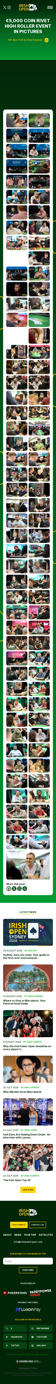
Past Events (18, 1225)
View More (28, 1190)
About (7, 1234)
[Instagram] (19, 888)
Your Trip (30, 1234)
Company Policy (28, 1368)
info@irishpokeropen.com (28, 1241)
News (17, 1234)
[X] (14, 888)
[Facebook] (9, 888)
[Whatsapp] (24, 888)
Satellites (46, 1234)
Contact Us (37, 1225)
